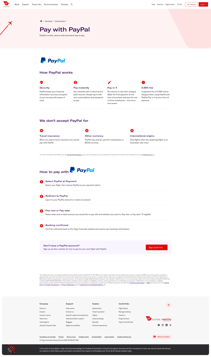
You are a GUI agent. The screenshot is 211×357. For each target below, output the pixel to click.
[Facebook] (159, 325)
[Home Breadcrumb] (41, 21)
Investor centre (45, 315)
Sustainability (97, 337)
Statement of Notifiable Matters (91, 285)
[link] (48, 21)
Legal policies (109, 337)
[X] (170, 325)
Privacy (61, 337)
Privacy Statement (68, 285)
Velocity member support (75, 319)
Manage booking (125, 312)
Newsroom (43, 319)
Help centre (70, 308)
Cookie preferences (124, 337)
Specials (95, 322)
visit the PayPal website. (74, 155)
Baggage (69, 322)
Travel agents (44, 322)
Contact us (70, 312)
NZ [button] (180, 4)
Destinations (97, 308)
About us (43, 308)
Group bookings (98, 319)
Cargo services (124, 319)
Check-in (122, 315)
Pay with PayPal (65, 29)
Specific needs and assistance (77, 315)
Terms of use (71, 337)
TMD (148, 283)
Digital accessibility (73, 325)
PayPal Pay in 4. (148, 155)
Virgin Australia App (126, 322)
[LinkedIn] (167, 325)
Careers (42, 312)
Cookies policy (84, 337)
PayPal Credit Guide (137, 283)
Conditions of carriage (48, 337)
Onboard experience (99, 325)
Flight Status (123, 308)
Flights (94, 315)
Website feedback (163, 337)
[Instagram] (163, 325)
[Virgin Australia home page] (6, 4)
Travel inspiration (98, 312)
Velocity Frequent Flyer (48, 325)
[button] (17, 4)
